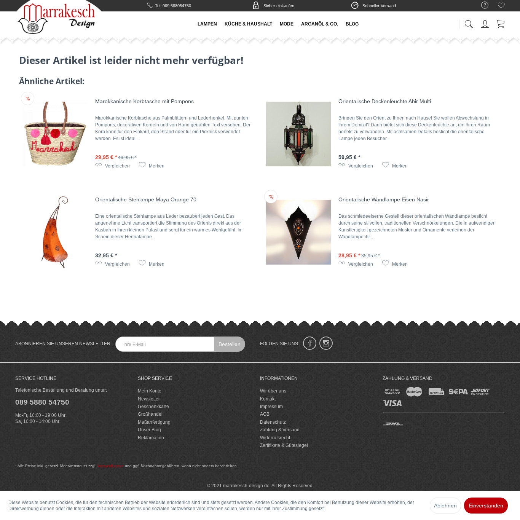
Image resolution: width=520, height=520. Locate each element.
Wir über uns (273, 391)
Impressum (271, 406)
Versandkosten (110, 466)
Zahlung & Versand (280, 429)
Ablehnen (445, 505)
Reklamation (151, 437)
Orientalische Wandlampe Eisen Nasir (383, 199)
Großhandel (150, 414)
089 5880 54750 (42, 402)
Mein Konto (149, 391)
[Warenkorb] (501, 22)
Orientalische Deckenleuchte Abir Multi (384, 101)
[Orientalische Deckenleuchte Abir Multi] (298, 134)
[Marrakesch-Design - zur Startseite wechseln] (58, 19)
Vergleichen (117, 166)
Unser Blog (149, 429)
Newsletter (149, 399)
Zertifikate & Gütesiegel (284, 445)
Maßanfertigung (154, 422)
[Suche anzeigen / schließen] (468, 22)
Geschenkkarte (153, 406)
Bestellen (230, 344)
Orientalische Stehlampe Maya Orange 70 (145, 199)
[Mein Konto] (485, 22)
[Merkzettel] (501, 6)
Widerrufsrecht (275, 437)
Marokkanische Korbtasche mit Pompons (144, 101)
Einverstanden (486, 505)
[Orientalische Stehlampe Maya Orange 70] (55, 232)
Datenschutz (273, 422)
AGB (265, 414)
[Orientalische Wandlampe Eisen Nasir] (298, 232)
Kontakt (268, 399)
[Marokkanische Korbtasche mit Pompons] (55, 134)
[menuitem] (481, 5)
